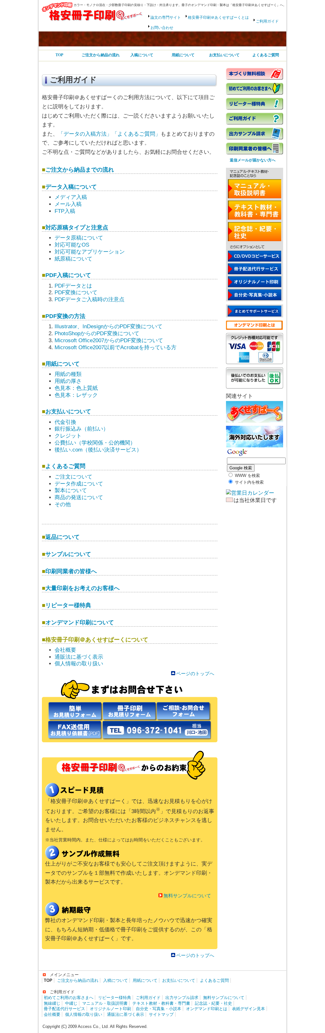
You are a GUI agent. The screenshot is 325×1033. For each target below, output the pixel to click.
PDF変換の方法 (65, 316)
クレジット (68, 436)
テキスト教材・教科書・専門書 (161, 1003)
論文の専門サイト (165, 17)
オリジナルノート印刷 (110, 1008)
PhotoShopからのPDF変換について (97, 333)
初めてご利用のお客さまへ (68, 997)
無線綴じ (52, 1003)
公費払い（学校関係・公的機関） (95, 443)
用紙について (183, 55)
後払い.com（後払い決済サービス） (98, 450)
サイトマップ (161, 1014)
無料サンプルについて (187, 895)
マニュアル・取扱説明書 (105, 1003)
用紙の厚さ (68, 381)
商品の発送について (79, 497)
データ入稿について (71, 186)
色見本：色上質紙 (76, 388)
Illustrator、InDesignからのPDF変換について (108, 326)
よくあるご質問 (265, 55)
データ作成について (79, 484)
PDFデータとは (73, 286)
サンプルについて (68, 554)
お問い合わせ (161, 27)
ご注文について (73, 477)
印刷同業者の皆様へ (71, 571)
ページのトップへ (195, 673)
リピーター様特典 (68, 605)
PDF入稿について (68, 275)
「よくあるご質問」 (136, 134)
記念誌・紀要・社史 (213, 1003)
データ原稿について (79, 238)
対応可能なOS (72, 245)
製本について (71, 490)
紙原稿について (73, 259)
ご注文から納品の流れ (101, 55)
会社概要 (65, 650)
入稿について (141, 55)
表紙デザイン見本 (248, 1008)
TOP (59, 55)
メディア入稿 (71, 197)
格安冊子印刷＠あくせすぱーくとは (218, 17)
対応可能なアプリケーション (90, 252)
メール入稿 (68, 204)
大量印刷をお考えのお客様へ (82, 588)
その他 (63, 504)
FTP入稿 (65, 211)
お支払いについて (224, 55)
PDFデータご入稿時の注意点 (89, 299)
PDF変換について (76, 292)
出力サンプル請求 (181, 997)
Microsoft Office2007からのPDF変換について (109, 340)
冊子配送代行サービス (64, 1008)
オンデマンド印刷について (79, 622)
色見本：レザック (76, 395)
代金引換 (65, 422)
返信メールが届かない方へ (250, 160)
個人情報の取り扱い (79, 664)
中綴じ (71, 1003)
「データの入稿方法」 (85, 134)
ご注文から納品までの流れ (79, 169)
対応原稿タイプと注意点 (76, 227)
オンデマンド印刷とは (206, 1008)
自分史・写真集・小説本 (158, 1008)
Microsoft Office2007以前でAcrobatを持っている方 (115, 347)
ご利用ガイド (267, 21)
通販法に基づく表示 (79, 657)
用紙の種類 (68, 374)
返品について (62, 536)
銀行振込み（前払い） (82, 429)
